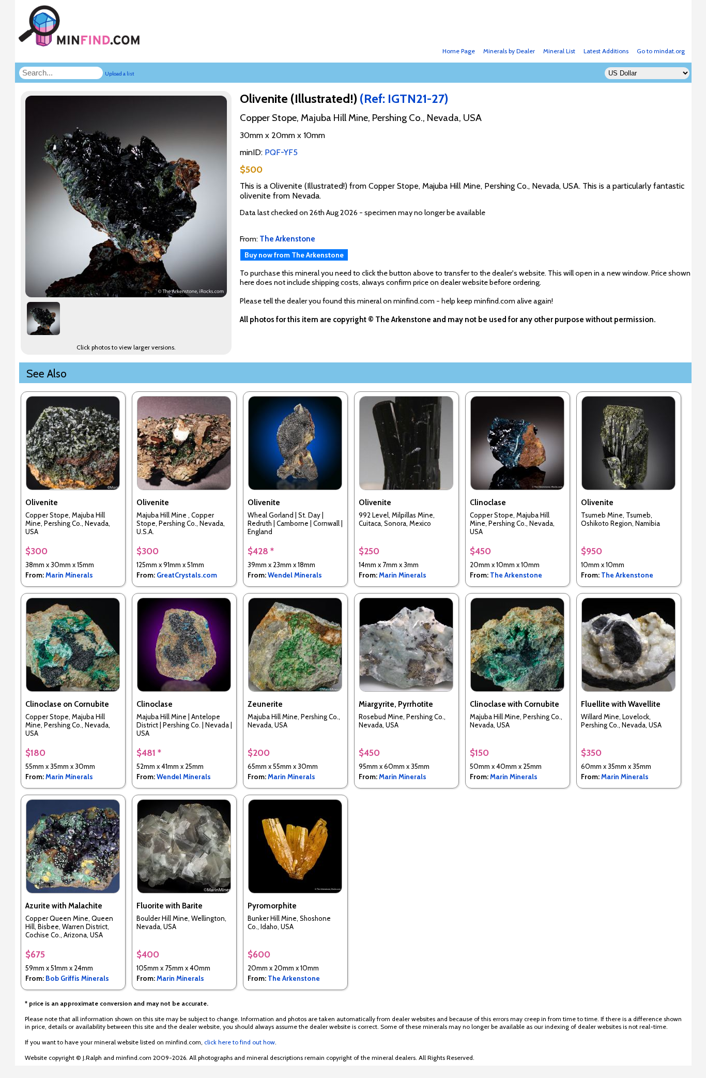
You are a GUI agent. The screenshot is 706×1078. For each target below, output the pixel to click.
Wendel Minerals (295, 575)
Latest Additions (606, 51)
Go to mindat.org (661, 51)
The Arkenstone (516, 575)
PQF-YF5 (281, 152)
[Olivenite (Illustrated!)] (127, 294)
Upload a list (119, 73)
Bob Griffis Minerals (77, 978)
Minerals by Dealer (509, 51)
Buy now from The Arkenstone (294, 255)
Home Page (458, 51)
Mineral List (559, 51)
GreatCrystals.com (187, 575)
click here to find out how (239, 1042)
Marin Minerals (69, 575)
